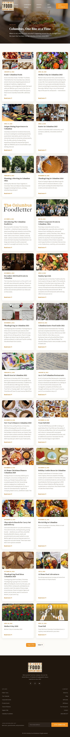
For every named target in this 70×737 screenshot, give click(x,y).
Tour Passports (64, 707)
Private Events (5, 703)
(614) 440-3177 (64, 714)
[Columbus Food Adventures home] (35, 667)
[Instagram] (35, 683)
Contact (66, 710)
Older (39, 645)
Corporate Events (6, 700)
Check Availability (61, 6)
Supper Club (5, 710)
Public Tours (5, 693)
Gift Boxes (65, 703)
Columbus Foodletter (7, 714)
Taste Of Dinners (6, 707)
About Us (65, 693)
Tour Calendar (5, 696)
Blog (67, 696)
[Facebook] (30, 683)
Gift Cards (65, 700)
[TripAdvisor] (39, 683)
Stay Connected (59, 725)
